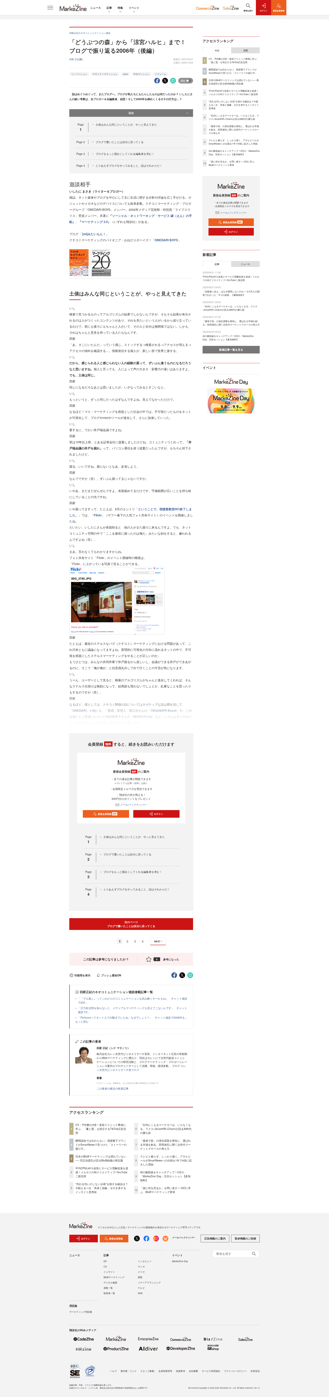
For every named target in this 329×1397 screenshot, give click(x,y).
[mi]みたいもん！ (94, 234)
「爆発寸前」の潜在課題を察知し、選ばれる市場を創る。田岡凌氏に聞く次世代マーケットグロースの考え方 (165, 1144)
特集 (120, 8)
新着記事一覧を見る (231, 349)
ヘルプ (113, 1370)
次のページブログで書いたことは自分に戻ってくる (131, 924)
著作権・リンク (129, 1370)
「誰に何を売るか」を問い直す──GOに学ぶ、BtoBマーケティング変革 (165, 1190)
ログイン (158, 814)
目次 (131, 113)
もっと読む (82, 1021)
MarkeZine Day (180, 1261)
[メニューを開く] (50, 7)
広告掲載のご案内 (215, 1238)
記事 (109, 8)
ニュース (95, 8)
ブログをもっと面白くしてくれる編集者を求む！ (125, 154)
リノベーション (79, 74)
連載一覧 (108, 1287)
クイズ (141, 1271)
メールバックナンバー (133, 804)
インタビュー (145, 1261)
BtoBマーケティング (114, 1277)
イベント (134, 8)
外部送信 (255, 1370)
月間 (245, 50)
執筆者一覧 (109, 1293)
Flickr (98, 515)
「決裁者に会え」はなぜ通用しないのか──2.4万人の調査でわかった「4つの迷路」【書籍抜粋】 (231, 293)
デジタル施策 (110, 1282)
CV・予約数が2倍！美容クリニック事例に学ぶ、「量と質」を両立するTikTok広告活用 (100, 1129)
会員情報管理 (165, 1370)
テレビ (141, 1287)
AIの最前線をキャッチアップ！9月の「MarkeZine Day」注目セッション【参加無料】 (165, 1176)
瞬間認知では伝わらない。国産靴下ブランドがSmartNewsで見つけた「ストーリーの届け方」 (101, 1144)
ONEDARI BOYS (166, 240)
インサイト (109, 1271)
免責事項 (180, 1370)
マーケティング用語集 (80, 1311)
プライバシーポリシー (235, 1370)
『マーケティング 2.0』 (94, 222)
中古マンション (141, 74)
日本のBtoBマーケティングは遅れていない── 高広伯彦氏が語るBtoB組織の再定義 (100, 1158)
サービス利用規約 (211, 1370)
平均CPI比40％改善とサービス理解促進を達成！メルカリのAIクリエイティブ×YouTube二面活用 (101, 1172)
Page (80, 142)
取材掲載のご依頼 (245, 1238)
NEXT (157, 941)
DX (105, 1261)
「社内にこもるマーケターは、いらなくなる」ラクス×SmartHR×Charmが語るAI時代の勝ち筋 (166, 1129)
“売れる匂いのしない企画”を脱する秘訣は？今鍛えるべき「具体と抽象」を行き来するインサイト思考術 (101, 1188)
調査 (140, 1277)
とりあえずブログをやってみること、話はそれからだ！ (129, 165)
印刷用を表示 (82, 975)
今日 (217, 50)
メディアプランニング (149, 1282)
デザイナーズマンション (105, 74)
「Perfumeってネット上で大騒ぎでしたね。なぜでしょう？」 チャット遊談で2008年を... (132, 1017)
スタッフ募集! (147, 1370)
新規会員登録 (107, 814)
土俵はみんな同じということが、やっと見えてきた (126, 124)
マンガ (141, 1266)
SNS (140, 1293)
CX (105, 1266)
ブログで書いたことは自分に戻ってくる (120, 142)
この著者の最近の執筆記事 (113, 1088)
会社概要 (193, 1370)
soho (125, 74)
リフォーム (160, 74)
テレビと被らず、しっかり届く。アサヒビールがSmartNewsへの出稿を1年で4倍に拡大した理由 (166, 1160)
